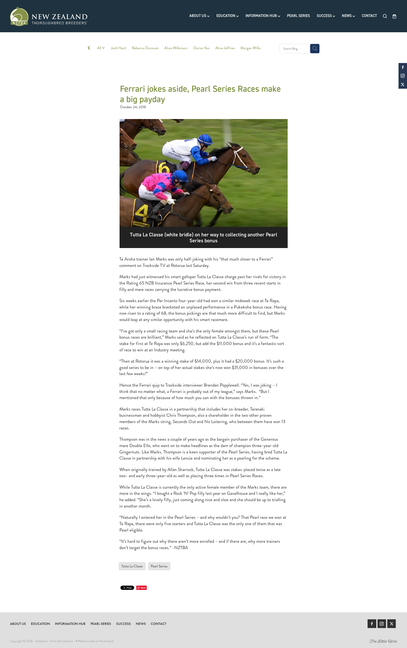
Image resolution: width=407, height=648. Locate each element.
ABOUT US (198, 15)
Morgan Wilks (250, 48)
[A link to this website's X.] (403, 84)
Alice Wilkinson (175, 48)
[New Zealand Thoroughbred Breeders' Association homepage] (48, 16)
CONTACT (369, 15)
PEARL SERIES (298, 15)
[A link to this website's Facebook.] (403, 67)
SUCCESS (325, 15)
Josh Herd (118, 48)
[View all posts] (89, 49)
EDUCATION (226, 15)
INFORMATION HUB (261, 15)
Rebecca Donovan (145, 48)
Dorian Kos (201, 48)
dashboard (41, 641)
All (99, 48)
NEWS (347, 15)
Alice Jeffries (225, 48)
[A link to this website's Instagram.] (403, 76)
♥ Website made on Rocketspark (95, 641)
